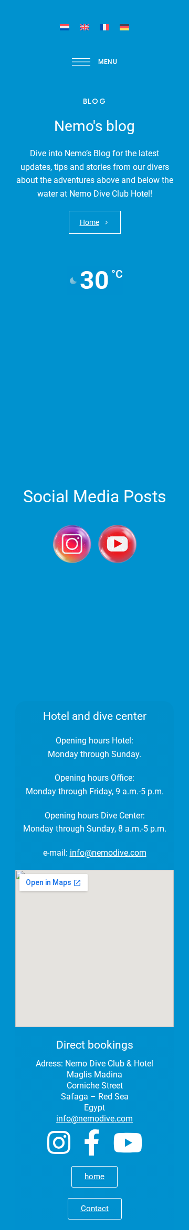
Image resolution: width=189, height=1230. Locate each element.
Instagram (58, 1142)
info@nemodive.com (108, 853)
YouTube (127, 1142)
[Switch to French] (104, 27)
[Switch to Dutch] (65, 27)
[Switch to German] (124, 27)
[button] (95, 222)
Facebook (91, 1142)
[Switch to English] (84, 27)
